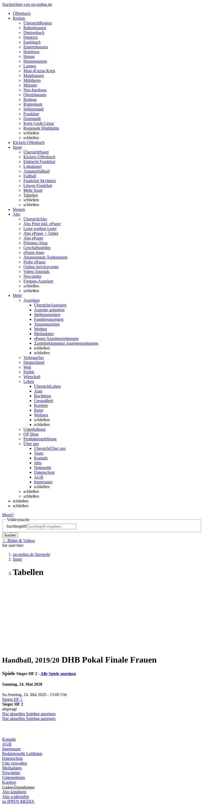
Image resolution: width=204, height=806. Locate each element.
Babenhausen (34, 27)
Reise (38, 410)
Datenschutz (44, 472)
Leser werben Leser (40, 228)
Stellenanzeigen (47, 314)
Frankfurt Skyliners (39, 180)
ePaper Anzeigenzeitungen (56, 338)
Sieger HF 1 (12, 699)
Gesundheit (43, 400)
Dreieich (30, 37)
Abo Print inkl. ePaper (42, 223)
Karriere (41, 405)
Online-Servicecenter (41, 267)
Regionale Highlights (41, 128)
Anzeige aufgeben (49, 310)
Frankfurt (31, 114)
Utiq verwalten (14, 763)
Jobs (37, 462)
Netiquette (42, 467)
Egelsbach (32, 42)
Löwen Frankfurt (37, 185)
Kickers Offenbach (39, 157)
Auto (38, 391)
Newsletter (32, 276)
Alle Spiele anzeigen (58, 673)
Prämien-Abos (35, 243)
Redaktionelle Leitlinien (22, 753)
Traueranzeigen (47, 324)
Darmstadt (32, 118)
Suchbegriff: (16, 526)
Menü (7, 515)
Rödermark (32, 104)
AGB (38, 477)
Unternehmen (13, 777)
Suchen (10, 535)
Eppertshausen (35, 47)
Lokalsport (32, 166)
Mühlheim (32, 80)
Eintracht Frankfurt (39, 161)
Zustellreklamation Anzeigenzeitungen (66, 343)
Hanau (29, 56)
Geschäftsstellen (36, 247)
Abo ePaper (33, 238)
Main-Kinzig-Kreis (39, 71)
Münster (30, 85)
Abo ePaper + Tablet (40, 233)
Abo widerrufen (15, 796)
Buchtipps (42, 396)
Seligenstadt (33, 109)
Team (38, 453)
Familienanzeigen (48, 319)
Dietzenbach (33, 32)
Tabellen (30, 195)
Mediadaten (44, 333)
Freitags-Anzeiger (38, 281)
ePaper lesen (33, 252)
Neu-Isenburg (34, 90)
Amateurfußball (36, 171)
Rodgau (30, 99)
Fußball (29, 176)
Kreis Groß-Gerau (38, 123)
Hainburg (31, 51)
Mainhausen (33, 75)
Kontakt (41, 458)
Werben (40, 329)
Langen (29, 66)
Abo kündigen (14, 792)
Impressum (43, 482)
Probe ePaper (34, 262)
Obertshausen (34, 94)
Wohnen (41, 415)
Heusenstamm (35, 61)
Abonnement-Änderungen (45, 257)
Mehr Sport (32, 190)
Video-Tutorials (36, 271)
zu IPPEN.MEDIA (18, 801)
